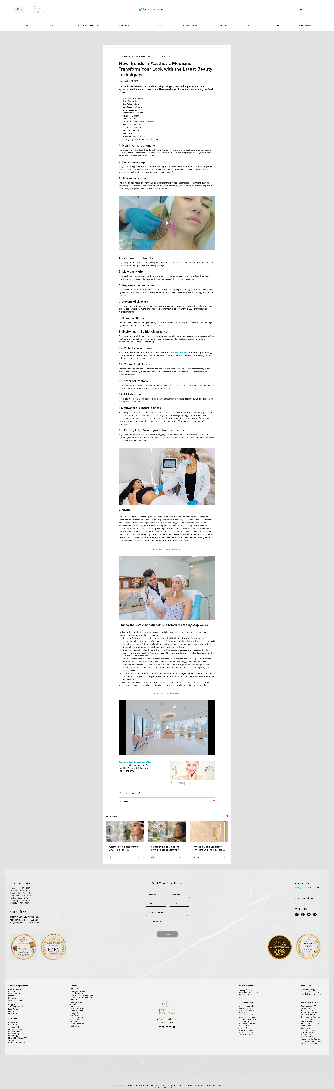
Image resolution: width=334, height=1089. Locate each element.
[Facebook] (297, 914)
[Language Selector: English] (19, 9)
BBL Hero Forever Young (247, 1019)
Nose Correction (14, 993)
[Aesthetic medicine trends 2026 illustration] (125, 831)
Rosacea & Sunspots (245, 1034)
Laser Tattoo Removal (246, 1010)
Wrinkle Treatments (15, 1000)
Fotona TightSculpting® (246, 1017)
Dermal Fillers (13, 991)
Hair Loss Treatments (309, 1043)
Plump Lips (12, 1011)
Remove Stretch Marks (309, 1012)
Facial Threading (14, 1009)
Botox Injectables (14, 989)
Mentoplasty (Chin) (77, 1008)
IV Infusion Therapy (308, 990)
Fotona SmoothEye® (245, 1015)
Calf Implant (74, 1019)
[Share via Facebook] (120, 793)
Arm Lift (73, 1004)
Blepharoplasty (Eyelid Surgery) (81, 997)
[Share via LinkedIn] (133, 793)
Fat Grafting (74, 1026)
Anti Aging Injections (15, 1007)
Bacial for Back (13, 1025)
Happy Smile (12, 1004)
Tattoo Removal (306, 1021)
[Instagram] (303, 914)
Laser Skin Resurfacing (16, 1042)
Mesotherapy (13, 1036)
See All (225, 816)
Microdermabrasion (15, 1031)
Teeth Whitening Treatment (248, 992)
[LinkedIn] (315, 914)
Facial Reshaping (76, 1002)
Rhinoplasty (12, 1013)
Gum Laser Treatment (246, 994)
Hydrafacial (12, 1023)
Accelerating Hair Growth (310, 1039)
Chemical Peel (306, 1026)
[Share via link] (139, 793)
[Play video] (167, 223)
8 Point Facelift (13, 1002)
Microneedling (13, 1033)
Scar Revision (75, 1015)
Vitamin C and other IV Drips (311, 994)
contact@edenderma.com (306, 898)
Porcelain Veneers (245, 990)
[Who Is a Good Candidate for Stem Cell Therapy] (209, 831)
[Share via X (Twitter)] (126, 793)
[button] (128, 25)
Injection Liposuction (308, 1032)
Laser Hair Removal (245, 1006)
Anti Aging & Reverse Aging (311, 992)
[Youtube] (309, 914)
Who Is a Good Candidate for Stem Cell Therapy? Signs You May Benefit (209, 848)
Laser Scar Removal (245, 1008)
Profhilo (11, 996)
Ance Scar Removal (245, 1028)
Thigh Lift (73, 1000)
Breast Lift (74, 1013)
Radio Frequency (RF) (308, 1006)
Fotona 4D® (242, 1013)
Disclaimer (159, 1088)
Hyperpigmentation (245, 1030)
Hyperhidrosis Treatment (310, 1023)
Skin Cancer (74, 1022)
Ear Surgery (74, 1006)
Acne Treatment (307, 1019)
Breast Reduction (76, 1011)
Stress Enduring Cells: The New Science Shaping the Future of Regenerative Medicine (165, 848)
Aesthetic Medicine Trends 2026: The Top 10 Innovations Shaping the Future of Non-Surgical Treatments (123, 848)
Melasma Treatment (245, 1032)
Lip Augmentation (14, 998)
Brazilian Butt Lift (76, 1017)
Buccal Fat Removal (77, 1024)
